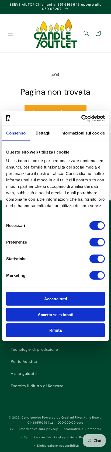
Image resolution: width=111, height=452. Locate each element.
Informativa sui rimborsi (82, 429)
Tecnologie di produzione (34, 349)
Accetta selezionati (55, 314)
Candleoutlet (31, 417)
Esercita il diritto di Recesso (37, 385)
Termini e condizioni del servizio (49, 437)
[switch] (97, 242)
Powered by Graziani (58, 417)
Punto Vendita (24, 361)
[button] (11, 33)
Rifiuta (55, 330)
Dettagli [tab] (43, 133)
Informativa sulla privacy (38, 429)
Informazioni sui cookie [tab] (82, 133)
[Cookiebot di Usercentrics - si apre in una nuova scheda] (81, 118)
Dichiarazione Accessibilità (58, 445)
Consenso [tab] (16, 133)
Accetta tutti (55, 299)
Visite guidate (24, 373)
